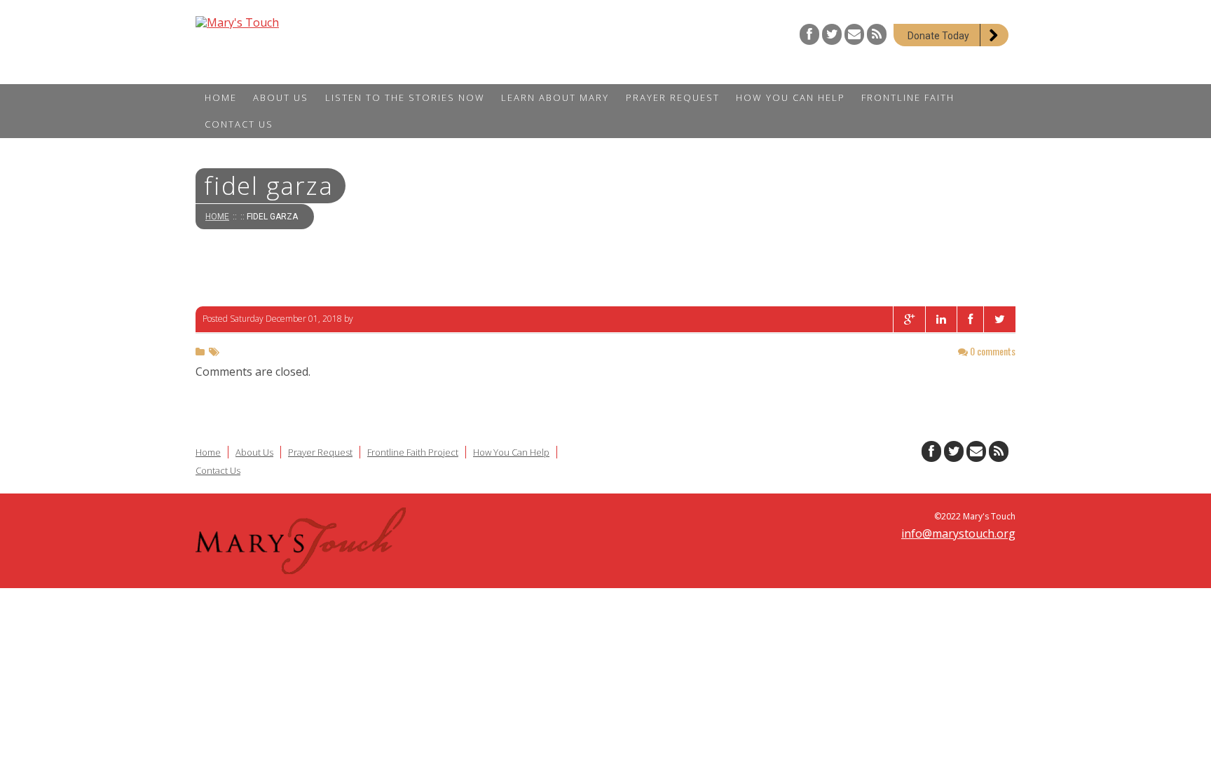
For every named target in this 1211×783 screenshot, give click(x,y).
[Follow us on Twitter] (832, 34)
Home (217, 217)
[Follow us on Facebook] (809, 34)
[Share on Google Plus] (909, 319)
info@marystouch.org (958, 533)
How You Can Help (511, 452)
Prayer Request (320, 452)
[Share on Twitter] (999, 319)
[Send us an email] (854, 34)
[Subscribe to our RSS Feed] (877, 34)
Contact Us (218, 470)
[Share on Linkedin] (941, 319)
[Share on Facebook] (970, 319)
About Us (254, 452)
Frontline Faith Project (412, 452)
